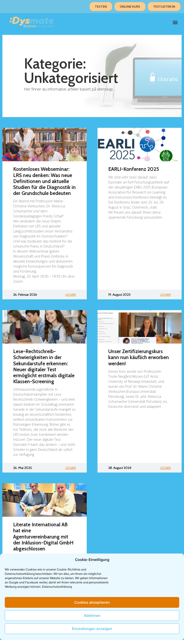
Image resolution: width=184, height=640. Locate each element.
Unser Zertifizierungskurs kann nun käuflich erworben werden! (138, 357)
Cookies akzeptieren (92, 602)
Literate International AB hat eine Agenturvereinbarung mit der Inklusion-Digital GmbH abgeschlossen (43, 537)
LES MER (70, 295)
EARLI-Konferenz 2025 (133, 169)
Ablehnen (92, 615)
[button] (175, 22)
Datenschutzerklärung (57, 586)
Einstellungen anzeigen (92, 628)
